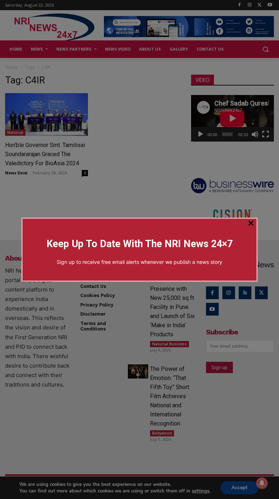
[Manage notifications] (262, 483)
